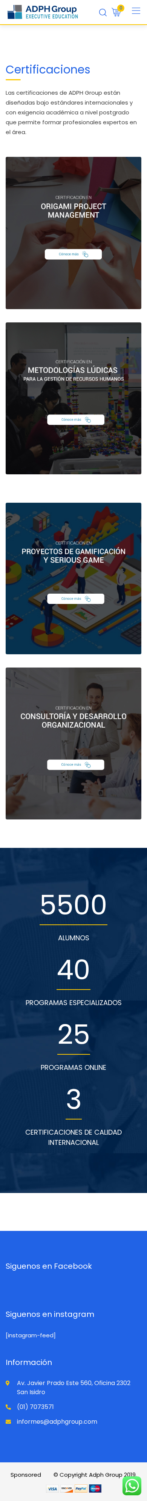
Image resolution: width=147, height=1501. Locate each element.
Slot (48, 1475)
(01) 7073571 (35, 1406)
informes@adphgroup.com (57, 1421)
